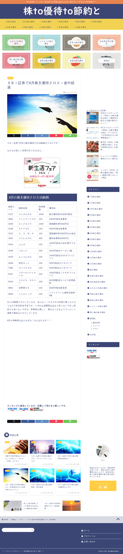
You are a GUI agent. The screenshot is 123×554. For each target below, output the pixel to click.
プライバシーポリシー (13, 551)
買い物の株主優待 (97, 312)
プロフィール (89, 536)
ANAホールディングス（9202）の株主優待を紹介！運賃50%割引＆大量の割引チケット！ (109, 118)
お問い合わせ (89, 542)
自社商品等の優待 (97, 282)
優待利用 (96, 323)
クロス (10, 78)
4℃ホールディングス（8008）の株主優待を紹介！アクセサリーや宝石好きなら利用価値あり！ (110, 133)
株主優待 (94, 270)
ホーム (87, 530)
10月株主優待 (45, 27)
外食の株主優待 (96, 294)
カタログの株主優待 (98, 288)
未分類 (93, 335)
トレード (96, 326)
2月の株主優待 (28, 22)
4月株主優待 (63, 22)
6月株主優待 (96, 22)
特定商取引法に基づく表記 (32, 551)
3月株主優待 (46, 22)
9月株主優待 (27, 27)
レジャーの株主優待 (98, 306)
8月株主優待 (10, 27)
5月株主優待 (79, 22)
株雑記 (93, 318)
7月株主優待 (95, 197)
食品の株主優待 (96, 300)
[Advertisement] (42, 346)
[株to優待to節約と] (61, 16)
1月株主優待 (10, 22)
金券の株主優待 (96, 276)
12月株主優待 (80, 27)
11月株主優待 (62, 27)
